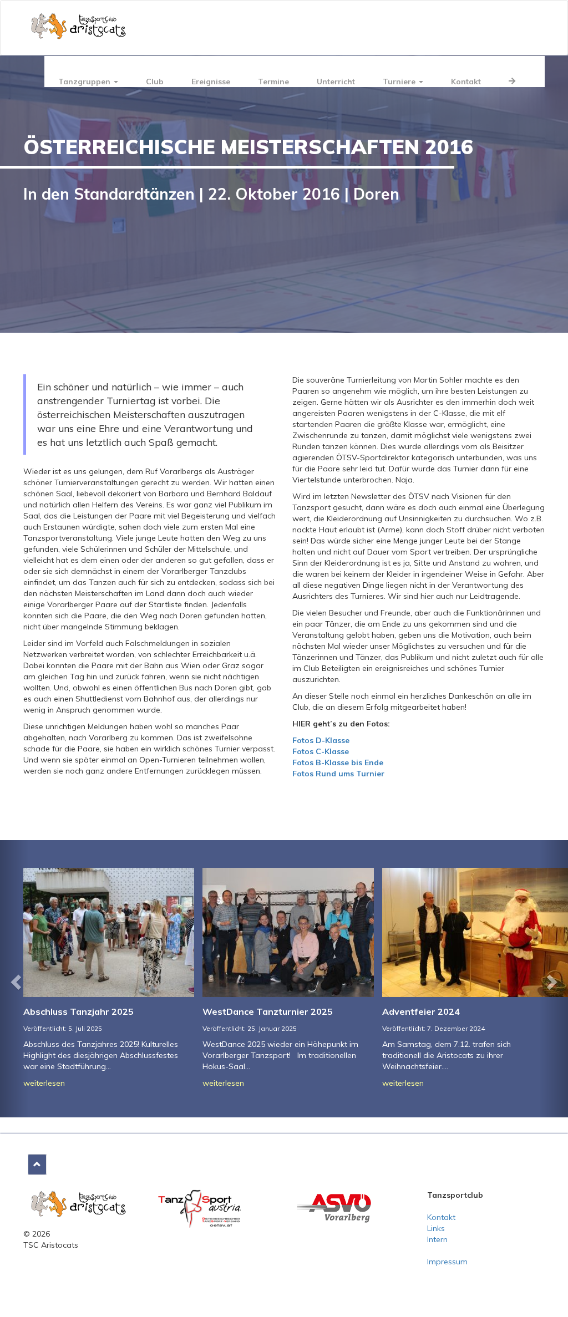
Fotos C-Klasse (320, 751)
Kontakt (466, 82)
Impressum (447, 1262)
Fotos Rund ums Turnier (338, 774)
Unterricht (336, 82)
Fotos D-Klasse (320, 740)
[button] (14, 978)
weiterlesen (44, 1083)
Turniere (400, 82)
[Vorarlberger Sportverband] (334, 1207)
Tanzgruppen (85, 82)
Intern (437, 1239)
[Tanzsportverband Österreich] (199, 1208)
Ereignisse (210, 82)
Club (155, 82)
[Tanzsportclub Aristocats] (78, 1203)
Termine (273, 82)
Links (436, 1228)
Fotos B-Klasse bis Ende (337, 762)
